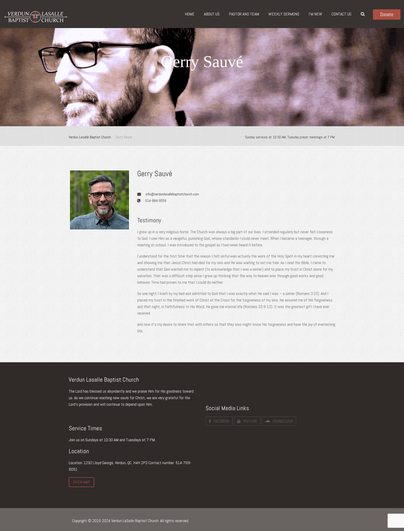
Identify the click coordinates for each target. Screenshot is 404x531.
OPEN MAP (81, 482)
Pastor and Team (244, 14)
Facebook (221, 421)
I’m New (315, 14)
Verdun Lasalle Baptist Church (90, 137)
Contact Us (341, 14)
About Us (212, 14)
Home (190, 14)
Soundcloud (282, 421)
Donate (386, 14)
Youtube (250, 421)
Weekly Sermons (283, 14)
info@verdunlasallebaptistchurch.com (172, 194)
